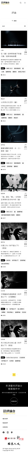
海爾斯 (3, 312)
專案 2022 (9, 68)
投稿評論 (9, 166)
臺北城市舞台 (5, 263)
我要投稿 (14, 401)
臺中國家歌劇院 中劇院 (8, 215)
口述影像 (22, 357)
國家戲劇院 (17, 68)
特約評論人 (10, 312)
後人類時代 (21, 309)
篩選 (15, 21)
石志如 (3, 291)
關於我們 (5, 419)
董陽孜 (15, 72)
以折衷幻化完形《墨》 (9, 102)
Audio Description (12, 357)
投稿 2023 (9, 163)
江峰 (2, 50)
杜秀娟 (3, 339)
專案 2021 (9, 114)
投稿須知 (5, 427)
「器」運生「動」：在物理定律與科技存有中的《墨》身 (11, 199)
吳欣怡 (3, 242)
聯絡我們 (5, 423)
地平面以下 (15, 260)
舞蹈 (2, 68)
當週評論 (8, 72)
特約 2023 (9, 212)
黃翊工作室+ (21, 72)
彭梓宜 (3, 145)
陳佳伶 (3, 99)
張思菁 (3, 193)
